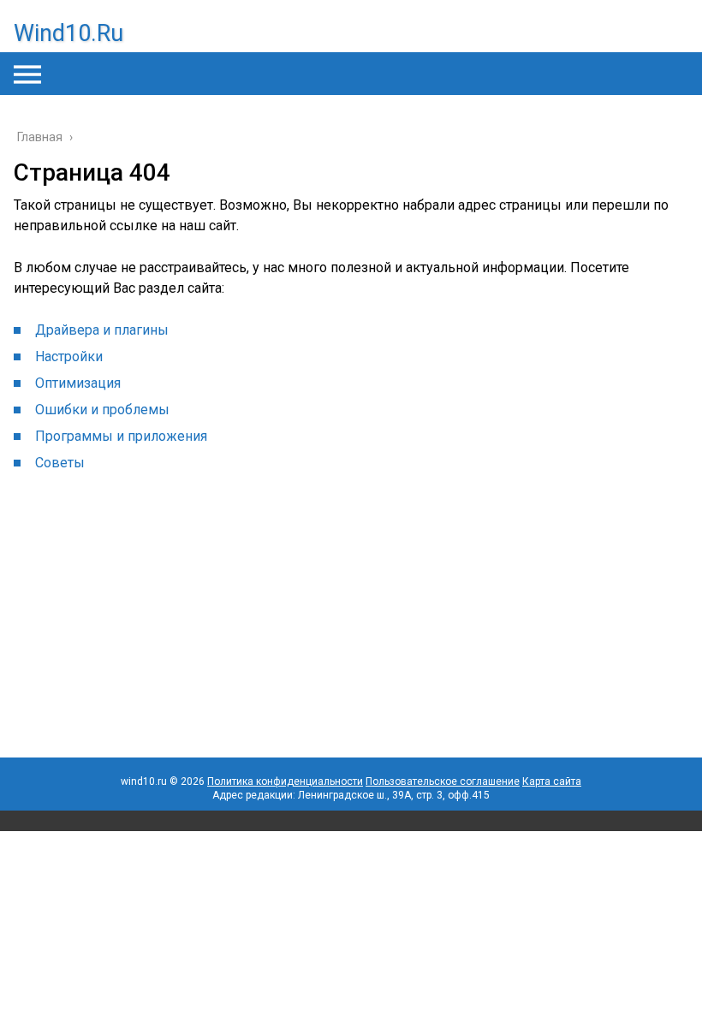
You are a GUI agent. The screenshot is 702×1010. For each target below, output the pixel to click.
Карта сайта (551, 781)
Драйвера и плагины (102, 330)
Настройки (69, 356)
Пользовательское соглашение (443, 781)
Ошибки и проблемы (102, 409)
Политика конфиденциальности (285, 781)
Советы (60, 462)
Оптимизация (78, 383)
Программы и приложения (121, 436)
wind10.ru (68, 33)
